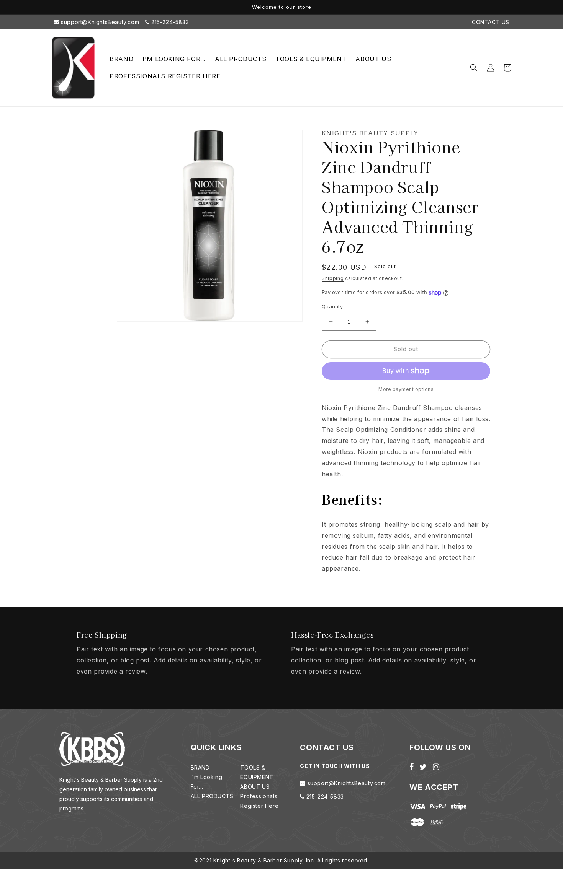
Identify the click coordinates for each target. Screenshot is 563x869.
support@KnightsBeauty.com (99, 22)
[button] (473, 67)
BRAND (200, 767)
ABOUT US (255, 786)
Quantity (332, 306)
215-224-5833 (169, 22)
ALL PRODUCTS (212, 796)
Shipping (333, 278)
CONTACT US (490, 22)
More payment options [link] (406, 389)
